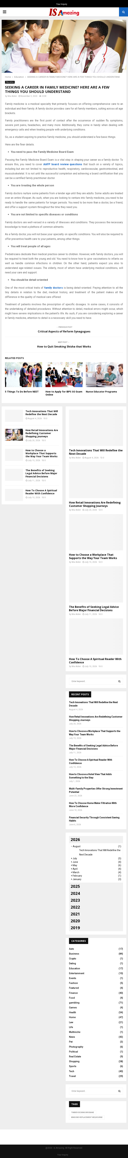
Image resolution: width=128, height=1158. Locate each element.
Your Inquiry (61, 4)
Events (72, 978)
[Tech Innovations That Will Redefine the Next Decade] (14, 416)
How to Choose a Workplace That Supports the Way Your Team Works (42, 453)
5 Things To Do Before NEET (22, 391)
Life (71, 1027)
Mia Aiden (12, 96)
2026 (75, 839)
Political (73, 1051)
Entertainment (76, 973)
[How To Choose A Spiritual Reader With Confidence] (14, 495)
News (72, 1037)
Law (71, 1022)
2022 (75, 907)
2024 (75, 893)
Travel (72, 1076)
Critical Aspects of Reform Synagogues (64, 331)
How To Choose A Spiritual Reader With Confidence (41, 492)
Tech (71, 1071)
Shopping (74, 1061)
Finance (73, 993)
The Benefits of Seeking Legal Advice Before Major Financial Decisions (41, 473)
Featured (74, 988)
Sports (72, 1066)
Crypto (72, 958)
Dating (72, 963)
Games (73, 1007)
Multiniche (74, 1032)
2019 (75, 927)
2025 (75, 886)
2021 (75, 914)
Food (72, 997)
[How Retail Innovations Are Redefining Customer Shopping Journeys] (14, 435)
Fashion (73, 983)
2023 (75, 900)
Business (74, 953)
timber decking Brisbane (82, 1112)
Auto (71, 949)
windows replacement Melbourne (86, 1117)
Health (72, 1012)
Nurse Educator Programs (101, 391)
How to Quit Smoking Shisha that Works (64, 346)
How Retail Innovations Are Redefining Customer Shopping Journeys (42, 433)
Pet (70, 1041)
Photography (76, 1046)
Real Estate (75, 1056)
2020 (75, 921)
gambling (74, 1002)
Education (10, 82)
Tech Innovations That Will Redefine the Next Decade (42, 413)
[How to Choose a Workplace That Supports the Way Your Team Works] (14, 455)
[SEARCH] (119, 681)
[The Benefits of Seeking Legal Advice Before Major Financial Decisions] (14, 475)
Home (72, 1017)
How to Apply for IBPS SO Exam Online (64, 393)
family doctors (53, 287)
